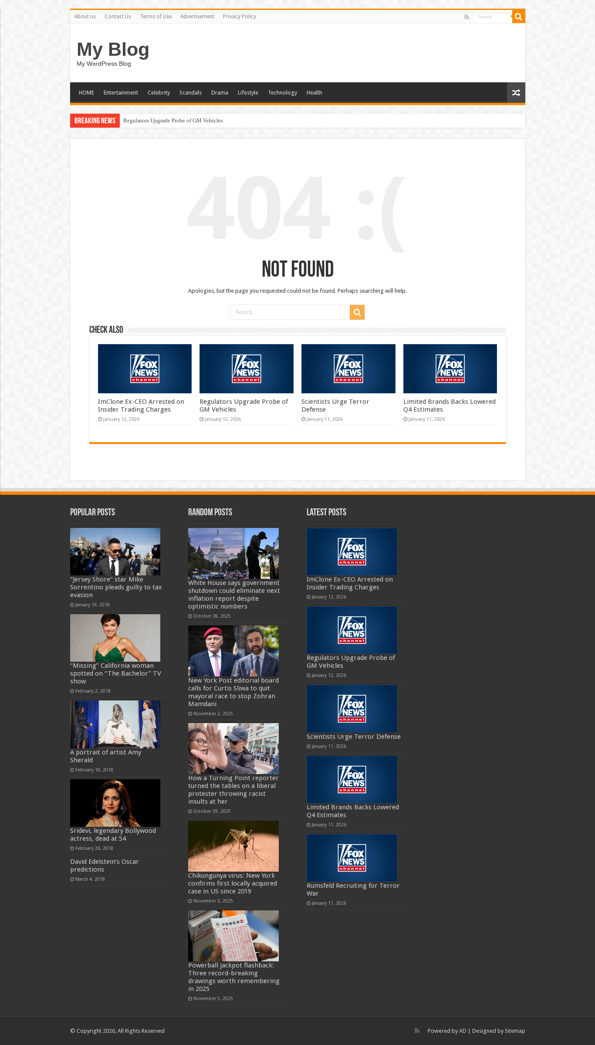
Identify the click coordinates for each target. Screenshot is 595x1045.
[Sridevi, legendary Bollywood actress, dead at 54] (115, 803)
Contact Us (118, 17)
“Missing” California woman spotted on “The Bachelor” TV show (115, 673)
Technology (282, 92)
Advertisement (197, 17)
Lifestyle (248, 92)
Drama (219, 92)
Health (314, 92)
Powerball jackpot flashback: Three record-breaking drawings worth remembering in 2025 (234, 977)
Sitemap (515, 1031)
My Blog (113, 49)
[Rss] (466, 17)
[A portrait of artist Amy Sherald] (115, 724)
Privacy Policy (239, 17)
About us (85, 17)
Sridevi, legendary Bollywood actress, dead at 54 (113, 834)
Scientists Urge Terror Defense (354, 737)
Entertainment (121, 92)
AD (463, 1031)
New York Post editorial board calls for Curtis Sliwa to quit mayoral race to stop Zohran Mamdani (233, 692)
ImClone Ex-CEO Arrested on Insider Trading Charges (141, 405)
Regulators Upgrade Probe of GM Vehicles (173, 120)
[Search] (518, 16)
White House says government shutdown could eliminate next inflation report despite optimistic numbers (234, 594)
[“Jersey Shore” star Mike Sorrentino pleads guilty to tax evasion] (115, 551)
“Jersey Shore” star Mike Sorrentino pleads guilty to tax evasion (116, 587)
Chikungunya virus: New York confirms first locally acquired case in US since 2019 (232, 883)
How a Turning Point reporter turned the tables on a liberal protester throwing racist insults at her (233, 789)
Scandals (190, 92)
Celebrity (159, 92)
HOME (86, 92)
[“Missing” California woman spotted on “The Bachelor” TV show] (115, 638)
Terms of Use (156, 17)
